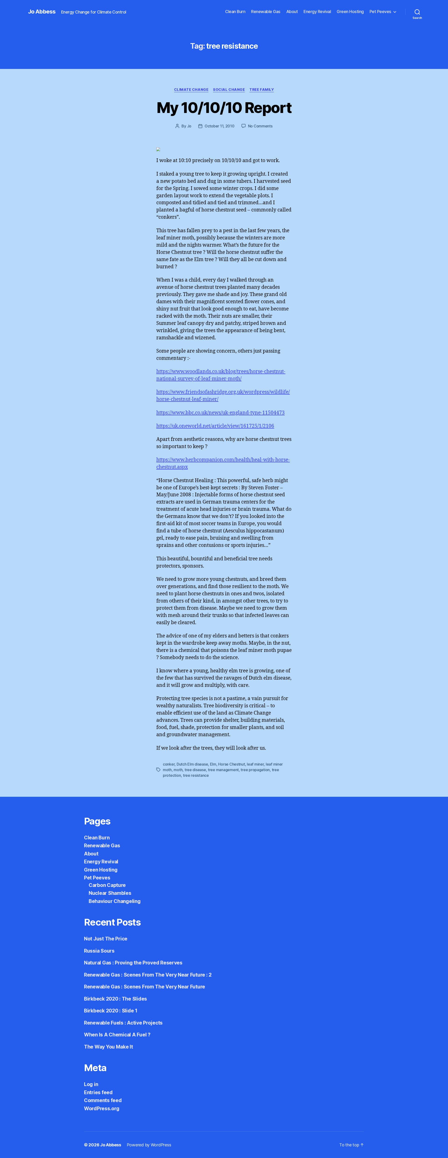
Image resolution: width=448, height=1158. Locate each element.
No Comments (260, 126)
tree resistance (196, 775)
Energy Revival (317, 11)
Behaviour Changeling (115, 901)
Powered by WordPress (149, 1144)
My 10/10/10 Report (224, 107)
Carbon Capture (107, 885)
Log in (91, 1084)
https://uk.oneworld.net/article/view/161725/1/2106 (215, 426)
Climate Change (191, 90)
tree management (223, 769)
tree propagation (255, 769)
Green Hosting (350, 11)
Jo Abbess (42, 11)
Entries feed (98, 1092)
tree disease (195, 769)
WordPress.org (101, 1108)
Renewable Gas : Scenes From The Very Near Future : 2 (148, 975)
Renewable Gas (265, 11)
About (292, 11)
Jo (189, 126)
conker (169, 764)
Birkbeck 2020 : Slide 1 (110, 1011)
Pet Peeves (380, 11)
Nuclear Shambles (110, 893)
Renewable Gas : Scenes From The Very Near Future (144, 987)
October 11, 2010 (219, 126)
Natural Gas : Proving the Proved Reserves (133, 963)
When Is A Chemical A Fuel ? (117, 1035)
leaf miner (255, 764)
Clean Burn (235, 11)
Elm (213, 764)
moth (178, 769)
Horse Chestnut (231, 764)
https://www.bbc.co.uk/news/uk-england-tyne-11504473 (220, 413)
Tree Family (261, 90)
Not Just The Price (105, 939)
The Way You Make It (108, 1047)
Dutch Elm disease (192, 764)
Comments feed (103, 1100)
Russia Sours (99, 951)
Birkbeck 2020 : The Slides (115, 999)
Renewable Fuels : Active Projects (123, 1023)
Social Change (229, 90)
